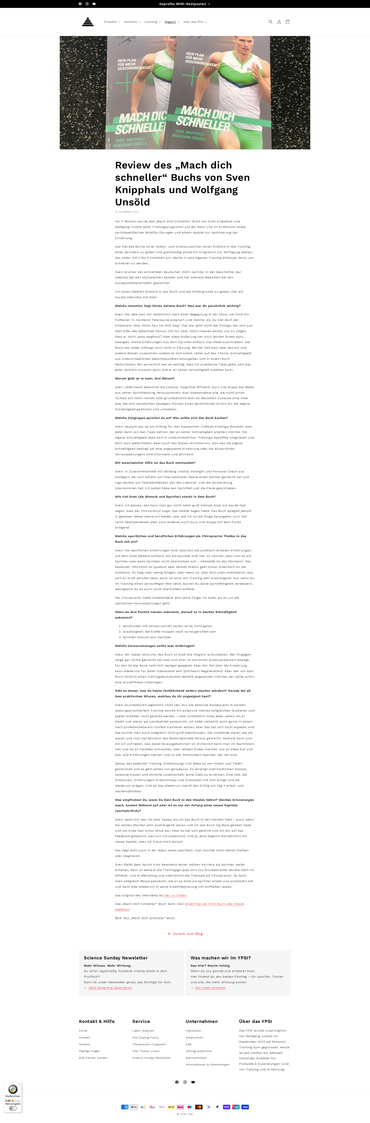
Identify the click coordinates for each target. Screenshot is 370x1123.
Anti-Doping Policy (145, 1037)
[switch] (13, 1108)
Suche (83, 1030)
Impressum (193, 1030)
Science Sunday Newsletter (151, 1057)
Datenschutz (195, 1037)
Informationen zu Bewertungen (208, 1064)
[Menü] (19, 1085)
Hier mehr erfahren (210, 988)
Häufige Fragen (89, 1051)
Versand (84, 1044)
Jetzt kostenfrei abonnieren (110, 988)
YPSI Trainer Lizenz (146, 1051)
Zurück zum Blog (188, 934)
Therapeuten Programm (149, 1044)
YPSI (190, 1114)
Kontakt (84, 1037)
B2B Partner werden (93, 1057)
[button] (112, 22)
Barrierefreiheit (196, 1057)
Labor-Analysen (143, 1030)
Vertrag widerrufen (199, 1051)
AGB (189, 1044)
